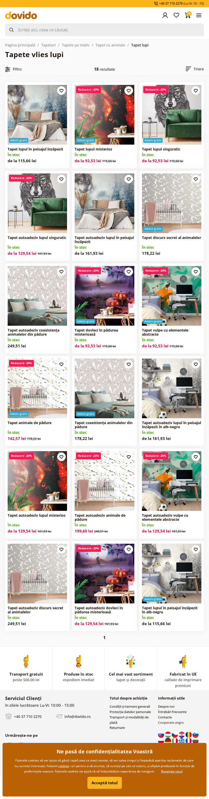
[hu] (168, 734)
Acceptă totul (105, 782)
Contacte (165, 717)
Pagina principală (20, 45)
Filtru (17, 69)
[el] (182, 740)
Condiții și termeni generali (130, 706)
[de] (168, 740)
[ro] (189, 734)
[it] (175, 740)
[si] (195, 734)
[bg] (195, 740)
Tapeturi (48, 45)
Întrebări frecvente (172, 711)
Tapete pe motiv (75, 45)
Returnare (117, 727)
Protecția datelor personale (130, 711)
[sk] (161, 734)
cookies (63, 766)
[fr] (189, 740)
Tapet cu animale (110, 45)
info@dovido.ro (76, 716)
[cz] (175, 734)
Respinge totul (171, 771)
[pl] (161, 740)
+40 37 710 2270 (27, 716)
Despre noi (166, 706)
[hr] (182, 734)
